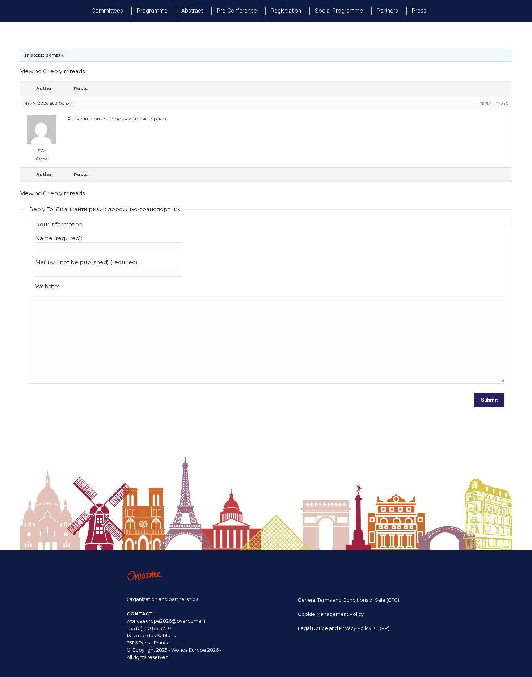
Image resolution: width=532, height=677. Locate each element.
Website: (47, 286)
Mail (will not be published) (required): (87, 262)
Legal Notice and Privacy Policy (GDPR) (343, 628)
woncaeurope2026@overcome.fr (166, 621)
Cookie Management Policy (331, 614)
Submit (489, 400)
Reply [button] (485, 103)
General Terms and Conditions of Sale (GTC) (348, 600)
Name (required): (58, 238)
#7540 (502, 103)
